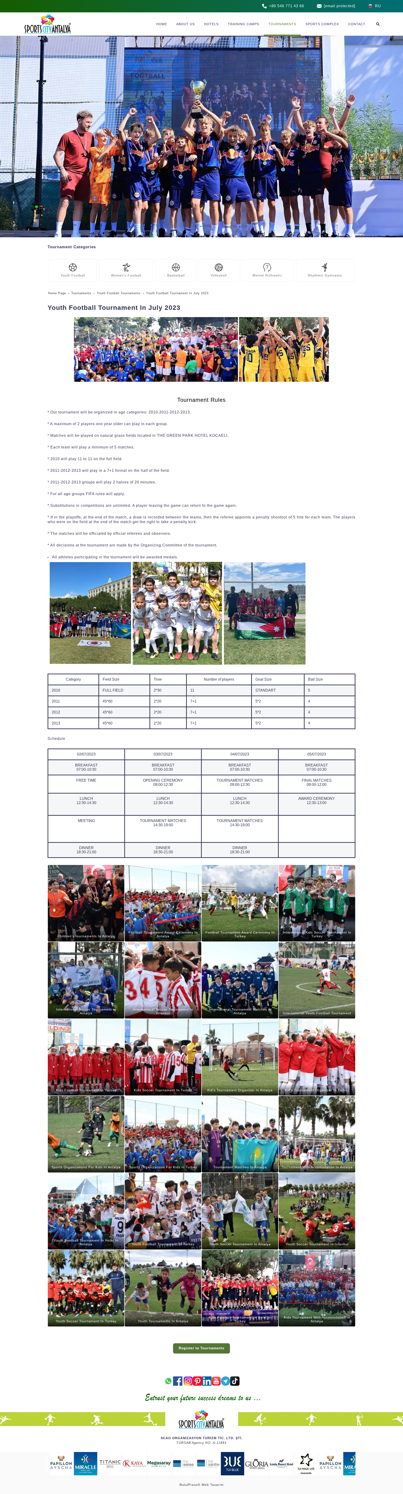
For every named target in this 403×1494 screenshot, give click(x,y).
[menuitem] (162, 24)
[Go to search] (378, 24)
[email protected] (339, 6)
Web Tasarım (213, 1485)
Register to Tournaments (201, 1348)
